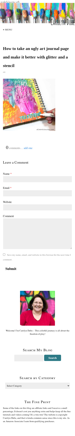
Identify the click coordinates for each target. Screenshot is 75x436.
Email (7, 188)
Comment (8, 216)
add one (28, 148)
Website (7, 202)
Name (7, 173)
